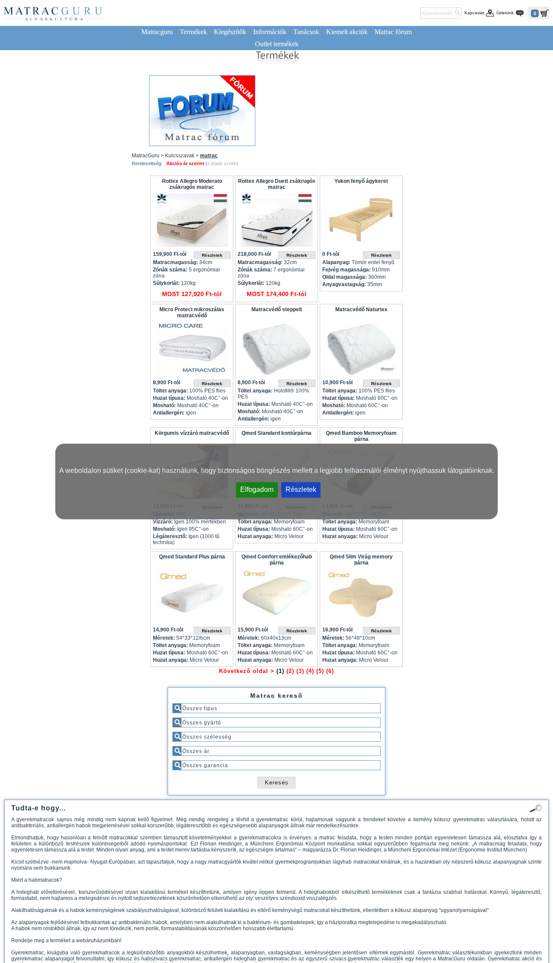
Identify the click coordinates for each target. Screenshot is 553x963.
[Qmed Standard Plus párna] (192, 598)
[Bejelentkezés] (412, 13)
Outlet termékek (277, 44)
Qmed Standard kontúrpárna (276, 433)
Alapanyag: (336, 262)
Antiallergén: (168, 413)
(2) (290, 671)
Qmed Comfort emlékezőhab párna (277, 560)
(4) (310, 671)
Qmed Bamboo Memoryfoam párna (361, 436)
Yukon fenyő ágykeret (361, 181)
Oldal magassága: (344, 277)
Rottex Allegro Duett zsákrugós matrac (276, 184)
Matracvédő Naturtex (361, 309)
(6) (330, 671)
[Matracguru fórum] (202, 111)
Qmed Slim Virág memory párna (361, 560)
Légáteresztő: (170, 536)
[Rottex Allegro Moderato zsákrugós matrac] (192, 222)
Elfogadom (256, 489)
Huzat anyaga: (255, 536)
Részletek (301, 489)
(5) (320, 671)
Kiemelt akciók (347, 31)
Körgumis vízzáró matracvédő (192, 433)
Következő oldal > (246, 671)
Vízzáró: (163, 522)
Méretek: (164, 638)
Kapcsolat (474, 12)
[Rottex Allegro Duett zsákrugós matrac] (276, 222)
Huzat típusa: (169, 398)
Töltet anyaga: (170, 391)
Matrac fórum (393, 31)
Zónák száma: (170, 270)
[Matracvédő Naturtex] (361, 350)
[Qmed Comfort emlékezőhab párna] (276, 598)
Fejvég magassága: (346, 270)
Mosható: (164, 405)
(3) (300, 671)
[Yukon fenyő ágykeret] (361, 222)
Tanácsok (306, 31)
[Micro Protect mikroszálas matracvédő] (192, 350)
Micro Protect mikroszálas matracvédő (191, 312)
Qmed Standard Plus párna (192, 557)
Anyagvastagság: (344, 284)
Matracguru (157, 31)
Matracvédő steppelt (276, 309)
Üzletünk (505, 12)
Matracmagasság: (175, 262)
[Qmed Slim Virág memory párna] (361, 598)
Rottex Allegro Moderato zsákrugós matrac (192, 184)
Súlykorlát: (166, 283)
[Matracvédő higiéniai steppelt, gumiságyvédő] (276, 350)
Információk (269, 31)
